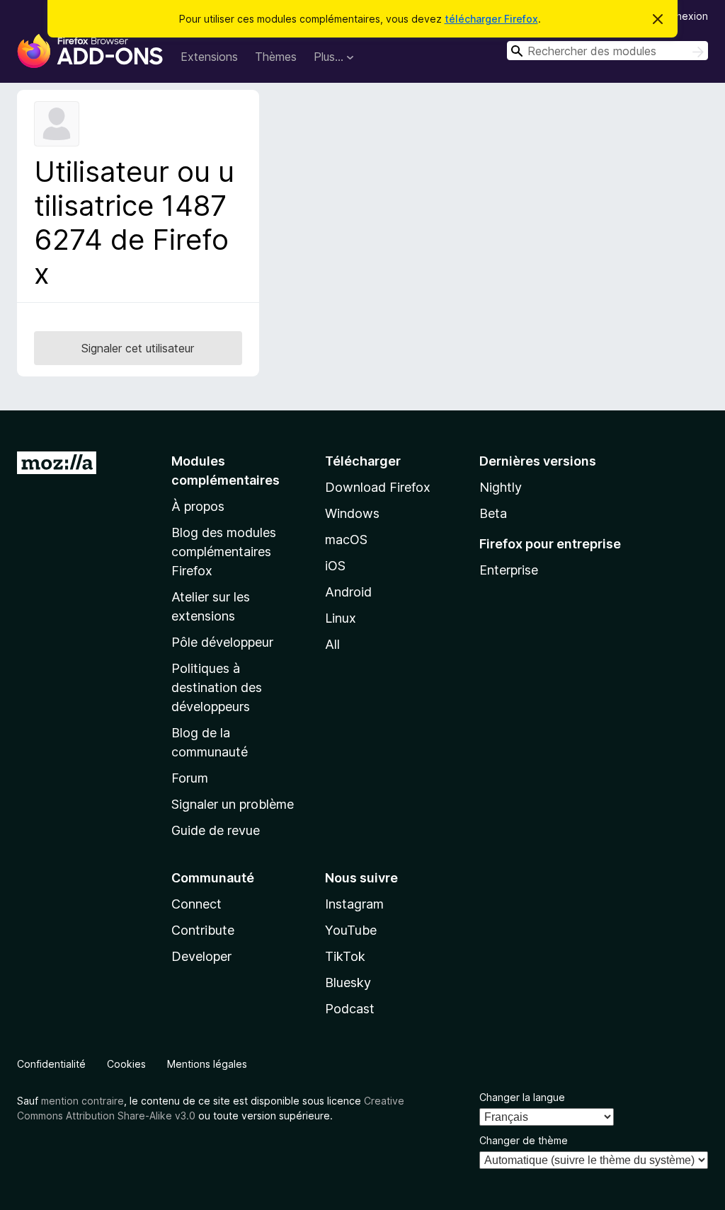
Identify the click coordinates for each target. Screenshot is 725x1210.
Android (348, 591)
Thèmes (276, 57)
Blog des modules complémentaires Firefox (223, 551)
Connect (196, 904)
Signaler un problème (232, 804)
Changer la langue (522, 1097)
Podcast (350, 1008)
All (332, 644)
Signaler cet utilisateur (137, 348)
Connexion (682, 16)
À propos (197, 506)
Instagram (354, 904)
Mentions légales (207, 1064)
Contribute (202, 930)
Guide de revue (215, 830)
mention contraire (82, 1101)
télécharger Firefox (491, 19)
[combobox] (607, 50)
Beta (493, 513)
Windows (352, 513)
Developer (201, 956)
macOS (346, 539)
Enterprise (508, 570)
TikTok (345, 956)
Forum (189, 778)
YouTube (351, 930)
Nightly (500, 487)
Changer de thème (523, 1140)
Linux (340, 618)
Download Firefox (377, 487)
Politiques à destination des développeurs (216, 687)
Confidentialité (51, 1064)
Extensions (209, 57)
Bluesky (348, 982)
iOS (335, 565)
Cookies (126, 1064)
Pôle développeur (222, 642)
